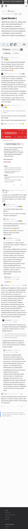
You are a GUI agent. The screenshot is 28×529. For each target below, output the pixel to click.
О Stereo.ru (7, 512)
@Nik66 (12, 190)
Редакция (7, 517)
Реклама (7, 519)
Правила (7, 526)
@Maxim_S (13, 204)
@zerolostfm (16, 320)
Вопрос (4, 11)
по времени (16, 53)
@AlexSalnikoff (16, 277)
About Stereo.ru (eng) (10, 515)
